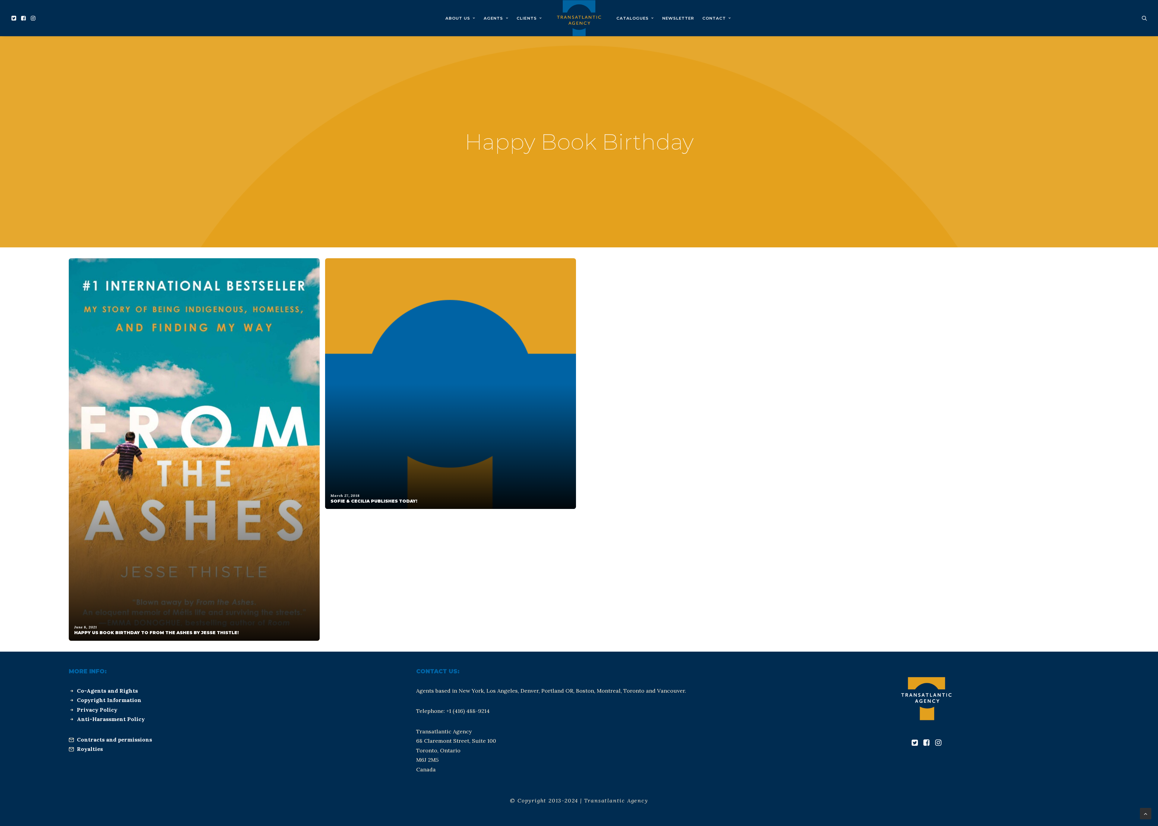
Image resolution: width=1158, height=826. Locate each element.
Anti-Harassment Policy (111, 719)
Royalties (90, 748)
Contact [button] (714, 18)
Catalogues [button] (632, 18)
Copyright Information (109, 700)
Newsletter (678, 18)
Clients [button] (526, 18)
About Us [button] (457, 18)
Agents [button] (493, 18)
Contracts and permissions (114, 739)
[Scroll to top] (1145, 813)
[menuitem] (14, 18)
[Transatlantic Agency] (579, 18)
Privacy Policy (97, 709)
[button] (14, 18)
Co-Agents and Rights (107, 690)
